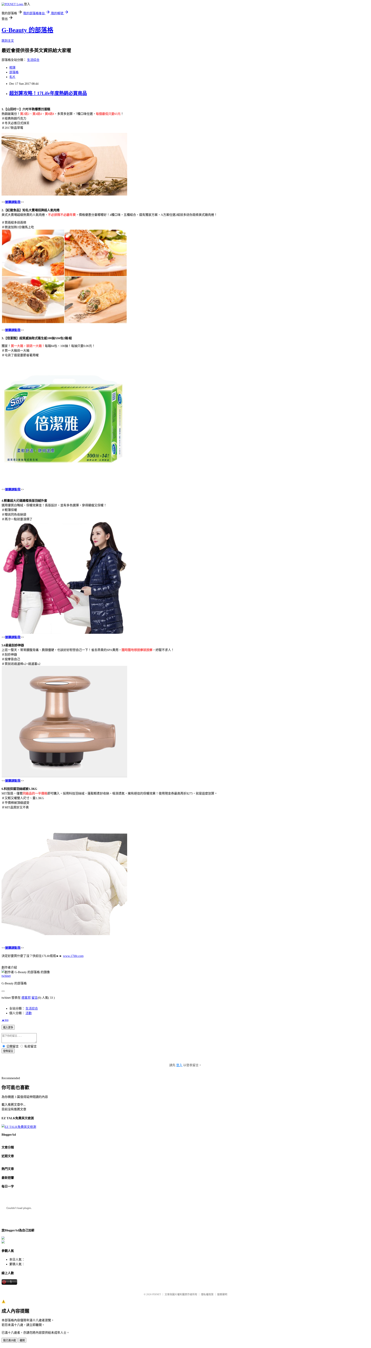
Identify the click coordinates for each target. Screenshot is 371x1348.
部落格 (14, 72)
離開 (22, 1340)
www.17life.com (73, 956)
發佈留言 (8, 1051)
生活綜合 (33, 60)
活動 (29, 1013)
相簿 (12, 67)
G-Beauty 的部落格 (27, 29)
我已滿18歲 (9, 1340)
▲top (5, 1020)
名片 (12, 77)
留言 (34, 997)
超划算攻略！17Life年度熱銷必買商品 (48, 93)
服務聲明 (222, 1294)
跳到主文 (8, 40)
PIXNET (156, 1294)
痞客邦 (26, 997)
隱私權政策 (207, 1294)
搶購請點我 (12, 202)
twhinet (6, 975)
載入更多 (8, 1027)
